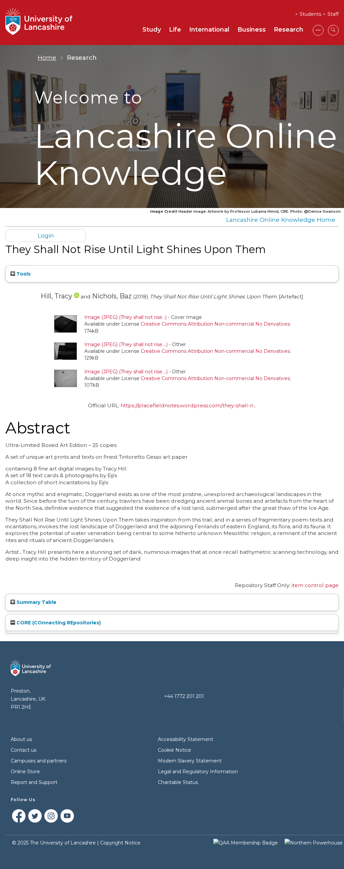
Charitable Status (178, 782)
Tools (23, 274)
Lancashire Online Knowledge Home (280, 219)
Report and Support (34, 782)
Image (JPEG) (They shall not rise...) (125, 317)
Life (175, 29)
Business (252, 29)
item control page (315, 585)
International (209, 29)
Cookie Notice (174, 750)
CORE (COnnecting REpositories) (58, 623)
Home (47, 57)
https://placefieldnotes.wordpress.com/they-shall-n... (188, 405)
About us (21, 739)
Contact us (23, 750)
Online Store (25, 772)
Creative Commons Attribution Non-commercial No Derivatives (215, 324)
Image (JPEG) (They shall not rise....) (126, 344)
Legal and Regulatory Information (198, 772)
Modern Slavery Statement (190, 761)
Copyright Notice (120, 843)
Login (46, 235)
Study (151, 29)
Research (288, 29)
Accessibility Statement (185, 739)
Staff (333, 14)
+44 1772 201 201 (184, 696)
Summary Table (35, 602)
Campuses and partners (39, 761)
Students (310, 14)
